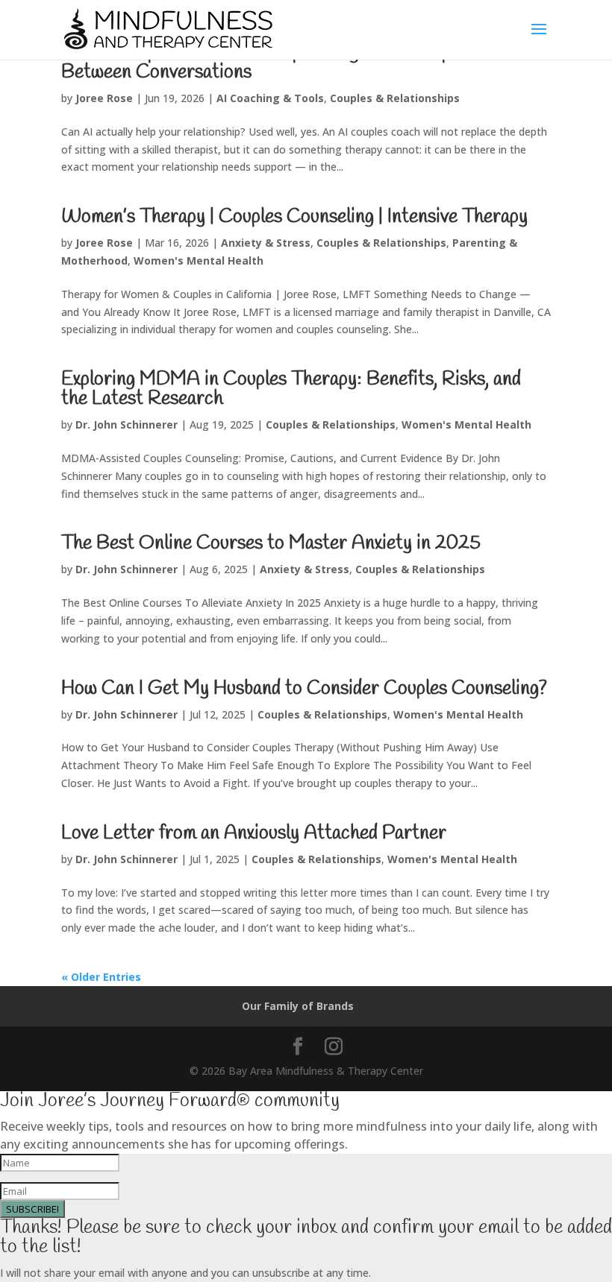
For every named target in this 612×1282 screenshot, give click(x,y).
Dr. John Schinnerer (126, 424)
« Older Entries (101, 977)
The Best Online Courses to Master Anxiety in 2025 (271, 543)
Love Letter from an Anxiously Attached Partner (253, 833)
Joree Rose (104, 98)
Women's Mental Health (198, 260)
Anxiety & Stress (265, 243)
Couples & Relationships (395, 98)
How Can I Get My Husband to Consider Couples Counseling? (304, 688)
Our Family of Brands (298, 1006)
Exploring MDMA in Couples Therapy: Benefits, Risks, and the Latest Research (291, 389)
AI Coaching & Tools (270, 98)
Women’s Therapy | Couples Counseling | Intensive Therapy (294, 217)
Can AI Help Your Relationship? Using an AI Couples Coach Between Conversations (294, 62)
